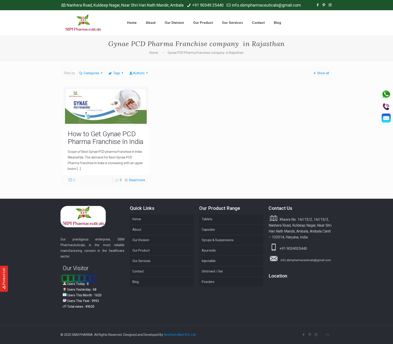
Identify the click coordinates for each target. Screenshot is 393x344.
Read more (137, 180)
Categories (91, 73)
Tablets (207, 219)
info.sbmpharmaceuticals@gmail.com (266, 5)
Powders (208, 282)
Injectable (209, 261)
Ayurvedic (209, 250)
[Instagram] (330, 5)
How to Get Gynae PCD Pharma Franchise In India (105, 138)
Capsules (208, 229)
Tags (116, 73)
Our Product (141, 250)
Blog (135, 282)
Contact (138, 271)
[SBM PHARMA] (83, 22)
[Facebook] (317, 5)
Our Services (141, 261)
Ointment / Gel (212, 271)
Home (153, 52)
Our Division (140, 240)
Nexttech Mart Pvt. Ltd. (180, 335)
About (136, 229)
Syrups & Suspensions (218, 240)
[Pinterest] (324, 5)
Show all (323, 73)
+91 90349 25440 (208, 5)
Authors (139, 73)
